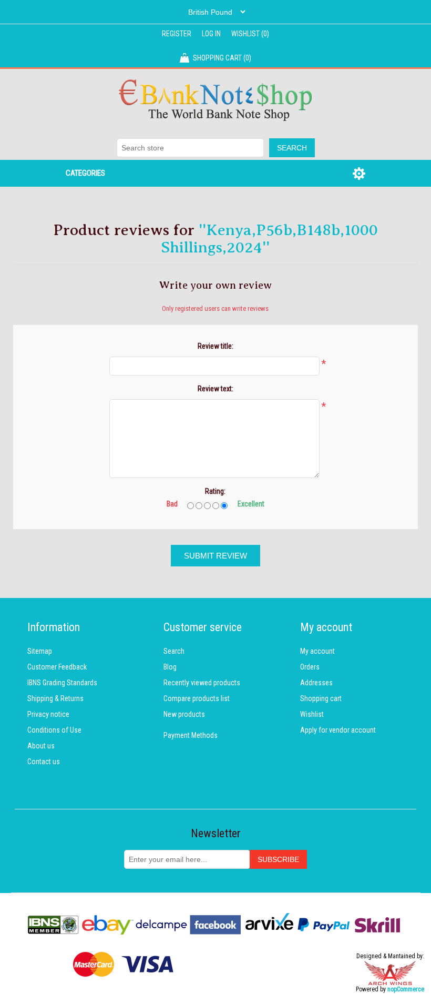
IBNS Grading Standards (62, 682)
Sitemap (39, 651)
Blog (170, 667)
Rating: (215, 491)
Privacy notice (48, 714)
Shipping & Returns (55, 698)
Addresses (316, 682)
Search (173, 651)
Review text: (215, 388)
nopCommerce (405, 989)
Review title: (215, 346)
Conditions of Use (54, 730)
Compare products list (196, 698)
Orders (310, 667)
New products (184, 714)
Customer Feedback (57, 667)
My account (317, 651)
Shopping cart (321, 698)
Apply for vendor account (338, 730)
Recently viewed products (201, 682)
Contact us (43, 761)
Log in (211, 33)
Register (176, 33)
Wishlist (312, 714)
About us (41, 746)
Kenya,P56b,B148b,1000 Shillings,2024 (269, 238)
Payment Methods (190, 735)
